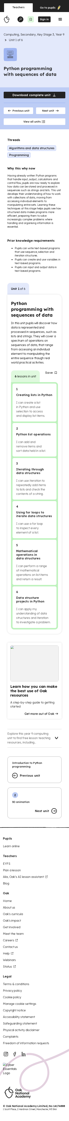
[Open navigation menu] (60, 19)
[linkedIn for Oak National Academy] (23, 1054)
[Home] (6, 19)
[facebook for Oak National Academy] (15, 1054)
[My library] (31, 19)
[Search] (20, 19)
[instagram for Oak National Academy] (6, 1054)
